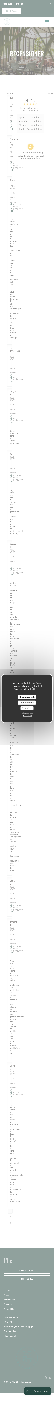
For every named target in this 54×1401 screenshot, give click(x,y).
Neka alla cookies (27, 702)
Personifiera (27, 708)
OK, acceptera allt (27, 697)
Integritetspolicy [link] (28, 713)
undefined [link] (27, 715)
